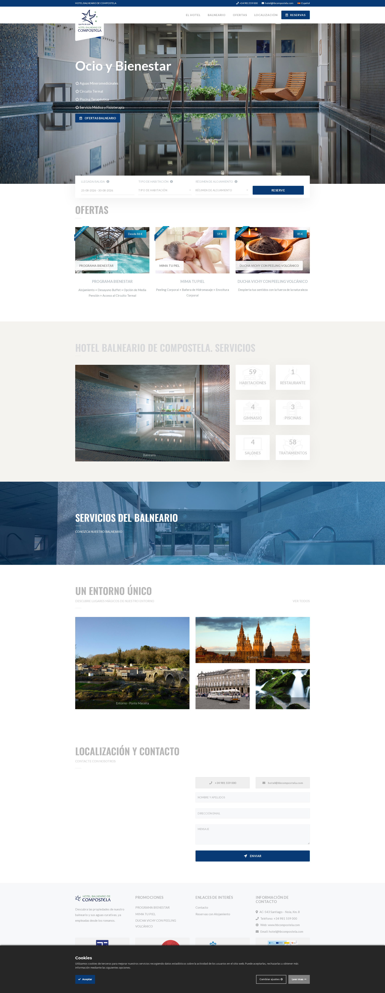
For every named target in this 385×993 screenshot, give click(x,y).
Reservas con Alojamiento (213, 914)
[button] (164, 190)
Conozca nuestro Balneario (98, 531)
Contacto (202, 907)
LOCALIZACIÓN (266, 15)
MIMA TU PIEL (169, 265)
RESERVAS (298, 15)
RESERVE (278, 190)
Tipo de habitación (153, 181)
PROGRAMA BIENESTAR (96, 265)
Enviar (255, 856)
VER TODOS (301, 601)
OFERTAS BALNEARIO (100, 118)
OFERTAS (240, 15)
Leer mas (297, 979)
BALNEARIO (217, 15)
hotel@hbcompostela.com (286, 931)
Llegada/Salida (93, 181)
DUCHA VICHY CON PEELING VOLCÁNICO (269, 265)
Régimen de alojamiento (215, 181)
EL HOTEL (193, 15)
